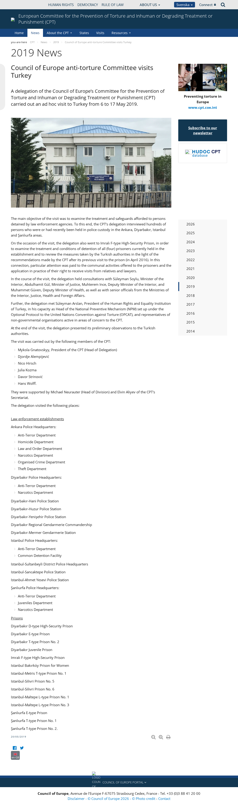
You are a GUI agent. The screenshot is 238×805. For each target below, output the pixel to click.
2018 (190, 295)
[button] (119, 782)
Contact (164, 798)
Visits (100, 33)
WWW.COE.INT (22, 5)
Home (19, 33)
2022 (190, 259)
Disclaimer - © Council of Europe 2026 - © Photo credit (112, 798)
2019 (190, 286)
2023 (190, 250)
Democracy (87, 4)
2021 (190, 268)
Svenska (183, 4)
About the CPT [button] (58, 33)
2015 (190, 322)
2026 (190, 224)
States (84, 33)
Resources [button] (120, 33)
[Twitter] (21, 748)
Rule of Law (113, 4)
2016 (190, 313)
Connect (206, 4)
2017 (190, 304)
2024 (190, 242)
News (35, 33)
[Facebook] (14, 748)
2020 (190, 277)
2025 (190, 233)
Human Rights (61, 4)
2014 (190, 331)
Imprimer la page (168, 736)
